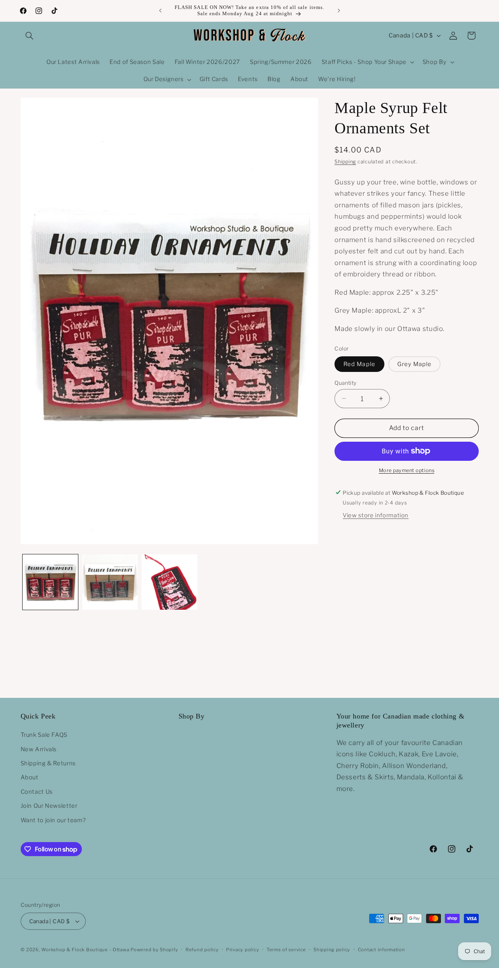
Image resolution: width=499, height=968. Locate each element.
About (30, 777)
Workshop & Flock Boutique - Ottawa (85, 949)
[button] (30, 35)
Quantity (345, 382)
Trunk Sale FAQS (44, 734)
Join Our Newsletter (49, 805)
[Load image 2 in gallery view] (110, 582)
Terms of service (286, 949)
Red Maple (359, 363)
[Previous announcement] (160, 10)
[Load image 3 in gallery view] (169, 582)
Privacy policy (242, 949)
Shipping (345, 162)
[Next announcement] (338, 10)
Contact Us (37, 791)
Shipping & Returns (48, 763)
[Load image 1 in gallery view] (50, 582)
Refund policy (202, 949)
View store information (376, 515)
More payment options (407, 470)
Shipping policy (331, 949)
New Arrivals (39, 748)
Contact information (381, 949)
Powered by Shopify (154, 949)
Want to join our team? (53, 819)
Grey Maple (414, 363)
